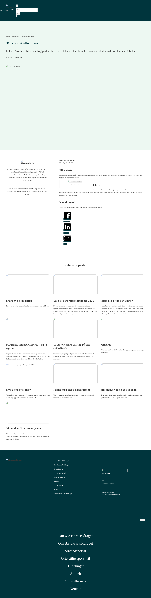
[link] (115, 470)
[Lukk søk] (16, 16)
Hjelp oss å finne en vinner (117, 300)
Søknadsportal (4, 10)
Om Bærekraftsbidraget (61, 465)
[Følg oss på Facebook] (103, 462)
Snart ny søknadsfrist (19, 300)
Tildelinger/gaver (59, 477)
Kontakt (56, 489)
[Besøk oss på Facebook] (29, 202)
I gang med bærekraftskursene (71, 389)
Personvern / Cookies (108, 483)
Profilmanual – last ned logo (63, 493)
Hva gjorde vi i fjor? (18, 389)
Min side (106, 344)
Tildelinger (15, 36)
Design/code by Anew (108, 492)
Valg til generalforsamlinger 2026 (73, 300)
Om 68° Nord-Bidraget (61, 461)
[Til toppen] (144, 592)
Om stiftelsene (58, 485)
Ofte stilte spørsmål (60, 473)
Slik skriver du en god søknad (119, 389)
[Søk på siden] (17, 6)
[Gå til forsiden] (28, 162)
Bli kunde (106, 473)
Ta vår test (62, 207)
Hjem (8, 36)
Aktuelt (56, 481)
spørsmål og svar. (97, 207)
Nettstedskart (105, 481)
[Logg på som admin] (137, 504)
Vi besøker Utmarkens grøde (23, 428)
